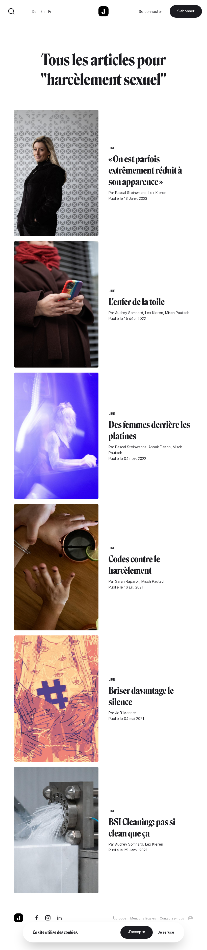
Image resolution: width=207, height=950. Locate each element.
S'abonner (185, 11)
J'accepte (136, 932)
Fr (49, 11)
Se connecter (150, 11)
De (34, 11)
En (42, 11)
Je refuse (166, 932)
